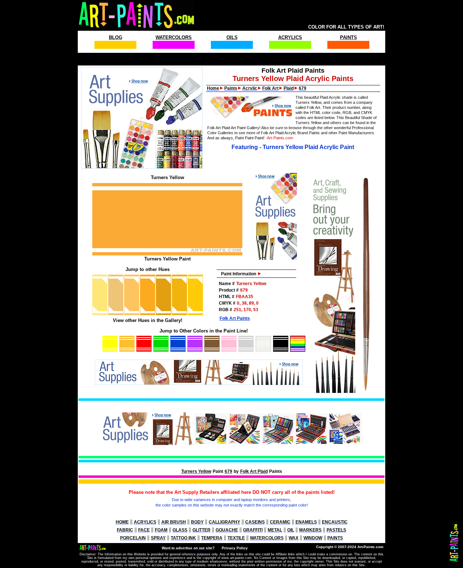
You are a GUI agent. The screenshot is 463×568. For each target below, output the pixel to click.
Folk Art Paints (235, 318)
